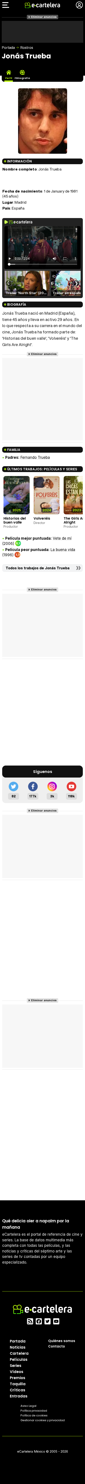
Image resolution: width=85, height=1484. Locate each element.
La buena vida (63, 550)
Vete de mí (62, 538)
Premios (17, 1377)
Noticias (18, 1347)
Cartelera (19, 1353)
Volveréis (42, 518)
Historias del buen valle (14, 520)
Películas (18, 1359)
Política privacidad (33, 1411)
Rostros (26, 47)
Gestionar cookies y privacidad (42, 1420)
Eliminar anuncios (44, 17)
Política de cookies (34, 1415)
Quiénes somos (61, 1341)
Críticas (17, 1390)
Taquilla (18, 1384)
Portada (8, 47)
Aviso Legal (28, 1406)
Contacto (56, 1346)
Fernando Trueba (35, 457)
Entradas (18, 1396)
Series (15, 1365)
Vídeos (16, 1371)
